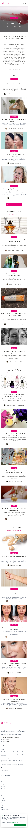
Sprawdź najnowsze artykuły (14, 204)
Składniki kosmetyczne (6, 802)
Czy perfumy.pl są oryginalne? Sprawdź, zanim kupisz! (12, 751)
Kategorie (4, 779)
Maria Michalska (4, 770)
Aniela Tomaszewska (5, 775)
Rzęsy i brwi (3, 805)
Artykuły (3, 745)
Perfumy (14, 391)
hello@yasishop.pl (6, 741)
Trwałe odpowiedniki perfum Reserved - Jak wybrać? (12, 764)
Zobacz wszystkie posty (14, 214)
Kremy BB (14, 553)
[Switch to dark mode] (23, 3)
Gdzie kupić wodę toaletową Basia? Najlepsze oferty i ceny (13, 758)
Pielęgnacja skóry (5, 809)
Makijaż (2, 807)
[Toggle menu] (25, 3)
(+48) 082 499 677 (6, 739)
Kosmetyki (14, 17)
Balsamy (3, 786)
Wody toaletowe (4, 784)
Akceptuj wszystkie (20, 824)
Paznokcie (3, 800)
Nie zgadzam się (8, 824)
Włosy (2, 798)
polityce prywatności (14, 822)
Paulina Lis (3, 773)
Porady (2, 793)
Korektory (3, 791)
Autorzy (3, 768)
